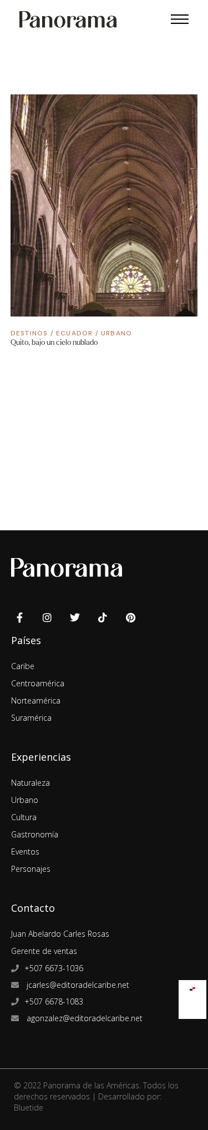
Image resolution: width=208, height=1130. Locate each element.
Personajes (30, 868)
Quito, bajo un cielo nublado (54, 342)
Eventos (25, 851)
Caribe (22, 666)
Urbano (116, 333)
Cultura (24, 817)
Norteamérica (35, 700)
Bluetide (28, 1107)
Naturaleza (30, 782)
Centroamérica (37, 683)
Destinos (29, 333)
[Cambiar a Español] (192, 986)
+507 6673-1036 (53, 968)
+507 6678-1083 (53, 1001)
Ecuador (74, 333)
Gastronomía (34, 834)
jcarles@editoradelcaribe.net (76, 985)
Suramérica (31, 717)
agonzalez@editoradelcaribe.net (83, 1018)
